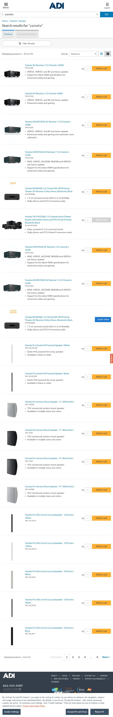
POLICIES (76, 676)
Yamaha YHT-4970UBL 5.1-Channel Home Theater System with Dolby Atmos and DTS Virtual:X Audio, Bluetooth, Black (48, 219)
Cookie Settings (11, 712)
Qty (83, 69)
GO (106, 14)
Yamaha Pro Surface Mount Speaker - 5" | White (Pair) (49, 401)
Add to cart (101, 68)
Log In (107, 8)
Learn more (103, 319)
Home (5, 21)
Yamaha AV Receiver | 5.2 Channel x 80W (44, 93)
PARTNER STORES (61, 679)
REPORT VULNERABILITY (95, 679)
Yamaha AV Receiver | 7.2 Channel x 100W (44, 65)
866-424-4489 (13, 685)
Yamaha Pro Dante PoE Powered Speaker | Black (47, 373)
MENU (6, 7)
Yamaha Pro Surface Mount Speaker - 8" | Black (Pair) (49, 458)
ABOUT (54, 676)
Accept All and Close (77, 712)
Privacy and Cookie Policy (34, 706)
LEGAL (64, 676)
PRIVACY (76, 679)
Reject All (99, 712)
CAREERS (104, 676)
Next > (105, 657)
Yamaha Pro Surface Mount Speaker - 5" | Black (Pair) (49, 430)
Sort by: (64, 54)
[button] (111, 358)
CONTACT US (89, 676)
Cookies (55, 682)
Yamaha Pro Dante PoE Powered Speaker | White (47, 345)
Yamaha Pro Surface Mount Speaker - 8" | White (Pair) (49, 486)
